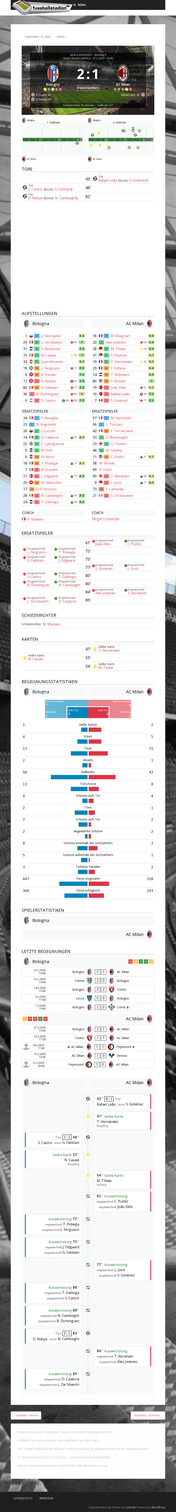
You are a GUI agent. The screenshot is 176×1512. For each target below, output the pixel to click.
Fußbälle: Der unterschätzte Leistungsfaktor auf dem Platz (58, 1440)
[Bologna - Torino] (88, 989)
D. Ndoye (36, 198)
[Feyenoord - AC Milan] (88, 1064)
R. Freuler (48, 374)
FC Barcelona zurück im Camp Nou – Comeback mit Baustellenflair (63, 1457)
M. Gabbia (114, 450)
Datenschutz (23, 1498)
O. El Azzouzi (46, 489)
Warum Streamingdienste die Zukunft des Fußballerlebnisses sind (62, 1466)
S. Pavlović (119, 355)
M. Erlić (47, 450)
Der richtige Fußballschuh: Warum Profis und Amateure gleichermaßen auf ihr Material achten (82, 1449)
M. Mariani (51, 624)
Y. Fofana (118, 368)
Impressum (46, 1498)
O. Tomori (119, 443)
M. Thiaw (118, 348)
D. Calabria (50, 437)
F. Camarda (114, 489)
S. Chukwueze (122, 495)
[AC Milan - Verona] (88, 1055)
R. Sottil (105, 469)
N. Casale (48, 355)
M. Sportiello (121, 418)
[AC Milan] (123, 77)
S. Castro (35, 189)
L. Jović (116, 482)
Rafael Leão (108, 180)
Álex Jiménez (116, 342)
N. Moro (48, 456)
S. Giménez (138, 180)
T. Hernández (121, 361)
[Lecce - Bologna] (88, 998)
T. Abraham (120, 476)
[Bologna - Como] (88, 1007)
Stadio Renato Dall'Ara (76, 58)
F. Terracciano (122, 431)
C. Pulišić (118, 456)
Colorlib (131, 1507)
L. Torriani (114, 424)
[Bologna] (53, 77)
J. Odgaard (49, 476)
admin (61, 37)
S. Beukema (50, 348)
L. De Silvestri (52, 342)
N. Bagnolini (46, 424)
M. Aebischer (51, 482)
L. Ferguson (50, 368)
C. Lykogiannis (52, 443)
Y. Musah (118, 381)
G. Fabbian (63, 189)
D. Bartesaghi (117, 437)
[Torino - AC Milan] (88, 1038)
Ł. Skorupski (51, 336)
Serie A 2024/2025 (81, 55)
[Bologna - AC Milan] (88, 972)
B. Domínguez (47, 394)
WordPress (158, 1507)
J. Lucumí (48, 431)
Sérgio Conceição (106, 518)
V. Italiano (35, 519)
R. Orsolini (49, 469)
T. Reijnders (120, 374)
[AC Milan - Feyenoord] (88, 1047)
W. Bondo (107, 463)
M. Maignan (120, 336)
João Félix (118, 387)
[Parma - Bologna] (88, 980)
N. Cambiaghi (65, 198)
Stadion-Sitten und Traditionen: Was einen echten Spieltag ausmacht (64, 1432)
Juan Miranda (52, 361)
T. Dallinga (49, 502)
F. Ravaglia (49, 418)
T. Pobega (49, 463)
